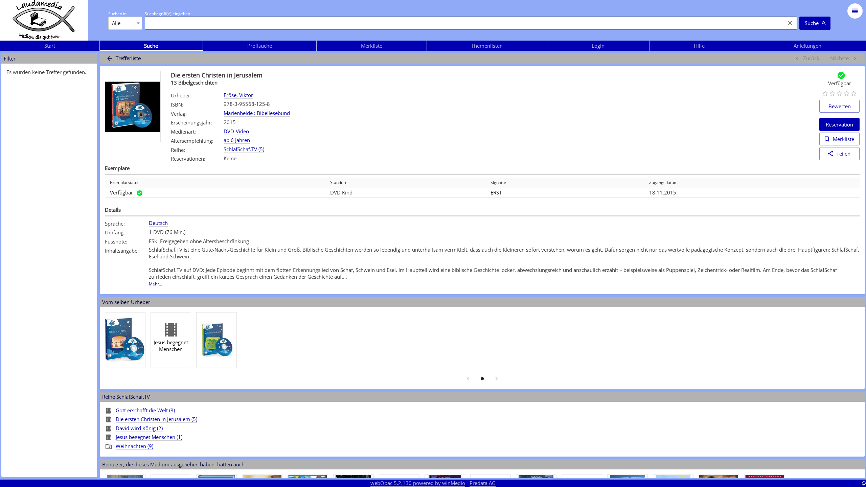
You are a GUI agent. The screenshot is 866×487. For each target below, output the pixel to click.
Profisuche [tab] (259, 45)
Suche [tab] (151, 45)
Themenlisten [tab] (487, 45)
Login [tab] (598, 45)
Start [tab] (49, 45)
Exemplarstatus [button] (124, 182)
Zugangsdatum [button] (663, 182)
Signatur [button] (498, 182)
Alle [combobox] (116, 23)
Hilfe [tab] (699, 45)
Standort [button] (338, 182)
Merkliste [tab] (371, 45)
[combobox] (463, 23)
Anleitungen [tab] (807, 45)
